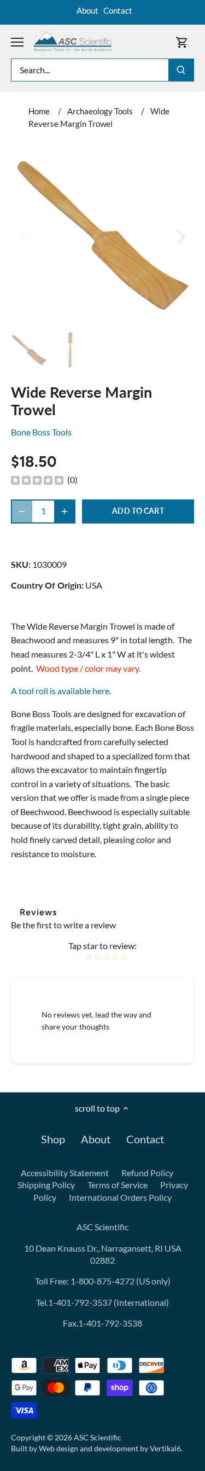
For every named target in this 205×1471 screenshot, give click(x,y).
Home (39, 111)
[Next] (180, 235)
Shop (53, 1139)
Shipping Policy (46, 1184)
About (87, 10)
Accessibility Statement (65, 1172)
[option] (102, 235)
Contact (117, 10)
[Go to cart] (182, 42)
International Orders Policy (120, 1197)
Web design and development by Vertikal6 (110, 1448)
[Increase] (64, 511)
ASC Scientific (97, 1437)
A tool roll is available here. (61, 690)
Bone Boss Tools (41, 432)
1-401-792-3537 (80, 1302)
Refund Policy (147, 1172)
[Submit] (181, 70)
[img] (37, 479)
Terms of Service (117, 1184)
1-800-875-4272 (101, 1281)
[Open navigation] (17, 42)
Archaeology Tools (100, 111)
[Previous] (24, 235)
